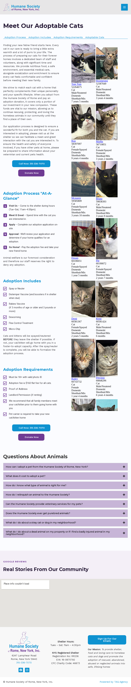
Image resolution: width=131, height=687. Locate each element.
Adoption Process (15, 37)
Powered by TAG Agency (114, 681)
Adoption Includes (39, 37)
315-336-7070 (24, 662)
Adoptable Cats (94, 37)
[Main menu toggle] (124, 7)
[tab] (65, 466)
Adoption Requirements (68, 37)
